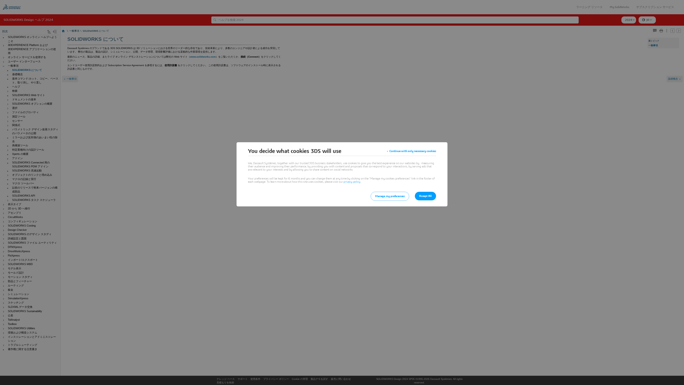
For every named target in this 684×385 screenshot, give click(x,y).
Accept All (425, 196)
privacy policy (351, 181)
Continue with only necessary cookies (412, 151)
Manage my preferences (390, 196)
